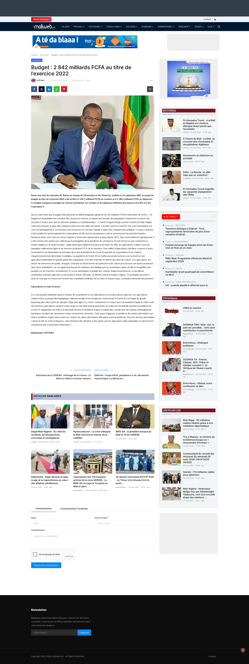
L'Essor (76, 442)
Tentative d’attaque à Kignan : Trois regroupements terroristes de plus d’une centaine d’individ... (187, 231)
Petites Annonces (40, 19)
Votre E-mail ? (101, 517)
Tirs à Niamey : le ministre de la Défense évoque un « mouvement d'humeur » (199, 439)
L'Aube (34, 442)
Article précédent (82, 370)
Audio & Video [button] (113, 26)
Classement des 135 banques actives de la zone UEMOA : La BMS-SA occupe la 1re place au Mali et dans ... (90, 481)
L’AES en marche (192, 307)
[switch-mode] (216, 19)
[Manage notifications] (243, 650)
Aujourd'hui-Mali (79, 490)
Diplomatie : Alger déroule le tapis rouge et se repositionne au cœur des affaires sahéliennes (49, 480)
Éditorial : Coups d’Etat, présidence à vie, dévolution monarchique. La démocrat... (122, 377)
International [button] (165, 26)
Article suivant (102, 370)
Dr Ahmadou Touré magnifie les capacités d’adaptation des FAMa (198, 191)
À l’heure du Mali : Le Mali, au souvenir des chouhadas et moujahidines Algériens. (199, 141)
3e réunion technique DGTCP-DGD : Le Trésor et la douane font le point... (135, 480)
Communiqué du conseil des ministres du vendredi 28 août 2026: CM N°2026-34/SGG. (198, 458)
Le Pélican (187, 178)
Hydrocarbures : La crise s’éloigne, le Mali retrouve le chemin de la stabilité (92, 434)
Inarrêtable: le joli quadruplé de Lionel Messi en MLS (189, 273)
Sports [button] (198, 26)
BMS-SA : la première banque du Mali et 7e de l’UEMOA (133, 433)
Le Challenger (189, 349)
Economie (44, 55)
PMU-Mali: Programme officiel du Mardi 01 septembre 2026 (188, 260)
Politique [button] (130, 26)
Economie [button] (146, 26)
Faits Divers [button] (94, 26)
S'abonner (84, 632)
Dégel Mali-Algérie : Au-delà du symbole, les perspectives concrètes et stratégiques (48, 434)
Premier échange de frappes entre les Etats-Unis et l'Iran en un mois (189, 246)
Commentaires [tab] (43, 508)
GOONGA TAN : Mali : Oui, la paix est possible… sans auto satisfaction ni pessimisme (199, 327)
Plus (210, 26)
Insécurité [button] (183, 26)
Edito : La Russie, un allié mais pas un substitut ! (196, 173)
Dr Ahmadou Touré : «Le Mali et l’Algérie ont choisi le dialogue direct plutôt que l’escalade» (199, 124)
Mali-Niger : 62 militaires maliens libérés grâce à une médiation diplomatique (198, 423)
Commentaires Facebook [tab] (74, 508)
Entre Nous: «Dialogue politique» (195, 344)
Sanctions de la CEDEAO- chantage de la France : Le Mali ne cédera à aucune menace (63, 377)
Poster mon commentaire (46, 565)
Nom (33, 517)
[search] (218, 26)
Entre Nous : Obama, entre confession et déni (197, 385)
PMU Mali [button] (78, 26)
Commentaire (38, 530)
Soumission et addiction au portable (198, 157)
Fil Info (65, 26)
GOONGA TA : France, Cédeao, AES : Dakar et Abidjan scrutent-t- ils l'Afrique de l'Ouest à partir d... (197, 365)
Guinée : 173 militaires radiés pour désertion (198, 473)
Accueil (34, 55)
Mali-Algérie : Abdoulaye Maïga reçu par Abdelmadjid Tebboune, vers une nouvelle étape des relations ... (199, 493)
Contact (207, 19)
